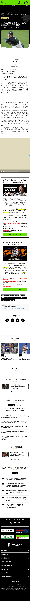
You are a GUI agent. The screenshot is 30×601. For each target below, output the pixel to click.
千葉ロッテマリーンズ (14, 295)
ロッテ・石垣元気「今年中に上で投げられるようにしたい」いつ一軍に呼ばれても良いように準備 (16, 499)
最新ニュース (5, 6)
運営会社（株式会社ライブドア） (8, 576)
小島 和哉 (24, 297)
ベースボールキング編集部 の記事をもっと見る (13, 308)
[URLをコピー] (18, 27)
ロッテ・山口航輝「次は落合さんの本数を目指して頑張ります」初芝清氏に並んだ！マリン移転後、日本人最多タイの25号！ (14, 438)
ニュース (23, 295)
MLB (18, 6)
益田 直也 (12, 300)
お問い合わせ (4, 550)
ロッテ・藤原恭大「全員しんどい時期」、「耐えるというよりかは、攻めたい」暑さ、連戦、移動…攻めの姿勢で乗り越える (16, 485)
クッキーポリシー (5, 572)
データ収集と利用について (7, 565)
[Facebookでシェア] (14, 27)
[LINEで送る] (16, 27)
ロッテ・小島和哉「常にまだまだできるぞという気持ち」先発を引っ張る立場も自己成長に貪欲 (13, 416)
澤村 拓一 (5, 300)
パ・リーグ (5, 295)
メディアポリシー (5, 569)
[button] (11, 391)
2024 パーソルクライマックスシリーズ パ (11, 297)
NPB (23, 6)
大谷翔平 (13, 6)
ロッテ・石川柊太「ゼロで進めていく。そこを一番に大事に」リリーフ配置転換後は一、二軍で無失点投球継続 (16, 506)
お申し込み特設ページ (15, 234)
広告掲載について (5, 554)
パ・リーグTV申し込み (15, 289)
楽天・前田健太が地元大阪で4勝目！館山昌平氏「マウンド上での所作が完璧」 (14, 427)
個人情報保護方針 (5, 558)
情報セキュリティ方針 (6, 561)
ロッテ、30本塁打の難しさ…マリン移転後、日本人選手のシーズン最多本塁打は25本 (16, 479)
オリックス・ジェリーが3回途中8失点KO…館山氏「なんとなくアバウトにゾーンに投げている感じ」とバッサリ (14, 421)
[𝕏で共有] (11, 27)
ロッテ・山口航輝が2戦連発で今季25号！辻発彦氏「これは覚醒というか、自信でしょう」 (13, 432)
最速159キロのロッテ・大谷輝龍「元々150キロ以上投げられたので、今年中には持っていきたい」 (16, 492)
